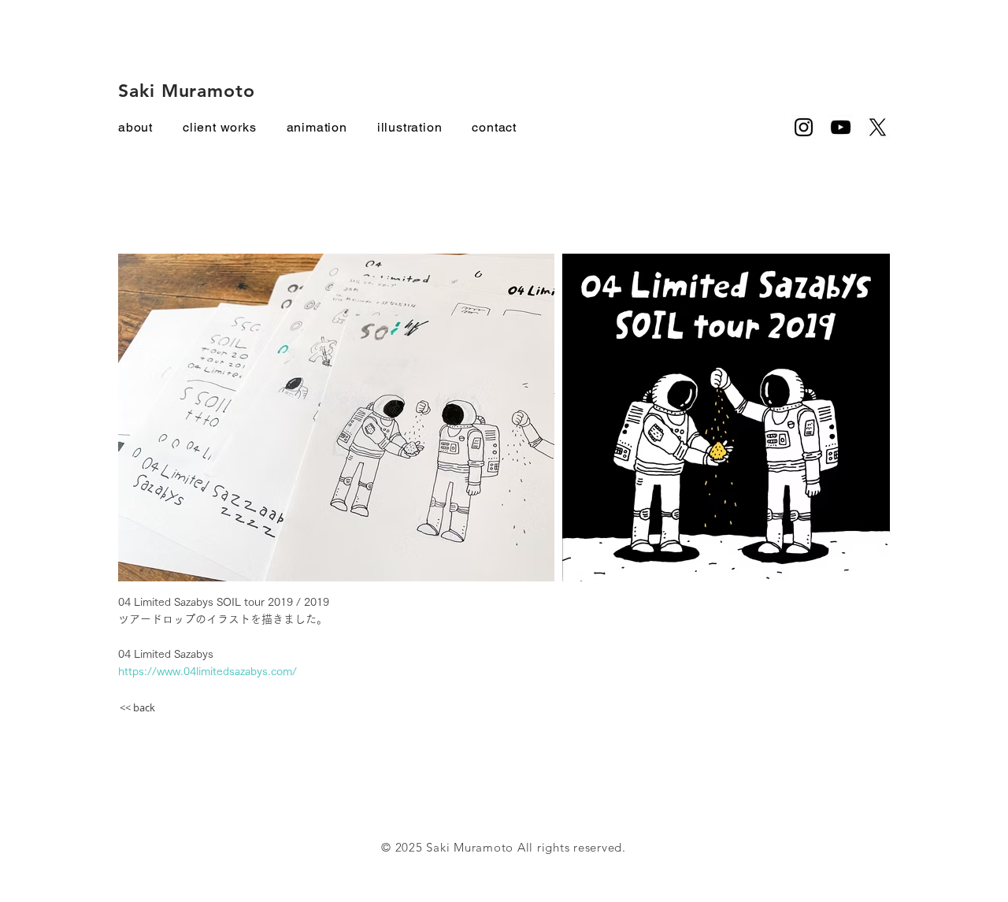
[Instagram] (803, 127)
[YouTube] (840, 127)
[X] (877, 127)
